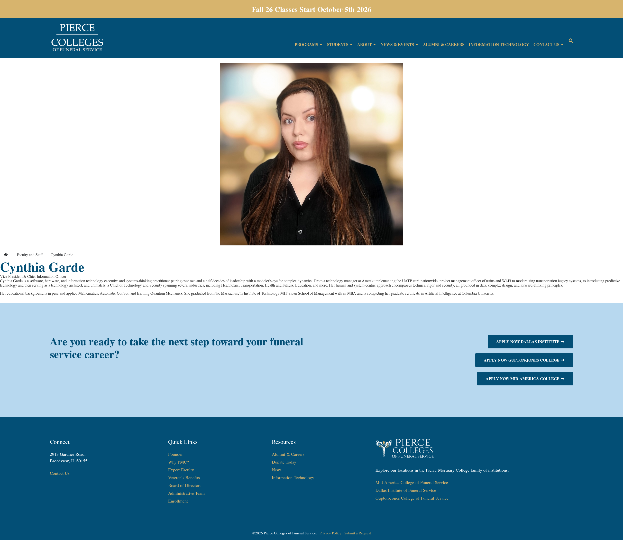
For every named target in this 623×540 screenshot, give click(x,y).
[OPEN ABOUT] (374, 44)
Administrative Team (186, 493)
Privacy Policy (330, 533)
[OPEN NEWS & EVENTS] (417, 44)
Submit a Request (357, 533)
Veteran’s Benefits (184, 477)
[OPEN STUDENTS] (351, 44)
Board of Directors (184, 485)
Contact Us (60, 473)
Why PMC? (178, 462)
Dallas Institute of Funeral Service (406, 490)
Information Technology (293, 477)
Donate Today (284, 462)
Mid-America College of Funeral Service (412, 482)
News (277, 470)
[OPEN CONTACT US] (562, 44)
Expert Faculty (181, 470)
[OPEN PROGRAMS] (321, 44)
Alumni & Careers (288, 454)
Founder (175, 454)
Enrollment (178, 501)
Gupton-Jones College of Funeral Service (412, 498)
